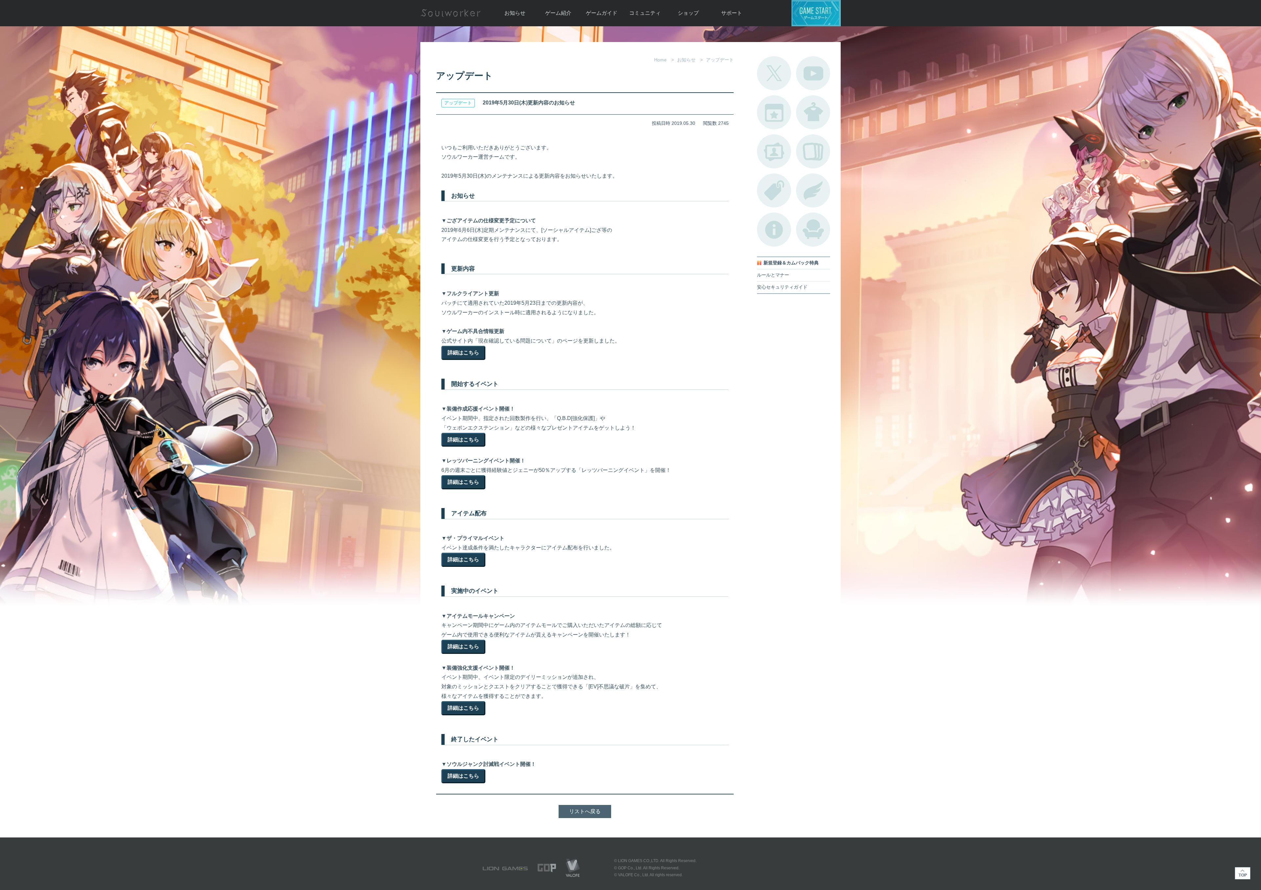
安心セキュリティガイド (782, 287)
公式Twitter (774, 73)
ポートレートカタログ (774, 151)
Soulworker (450, 13)
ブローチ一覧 (813, 190)
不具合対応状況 (774, 229)
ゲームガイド (601, 13)
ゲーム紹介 (558, 13)
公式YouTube (813, 73)
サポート (731, 13)
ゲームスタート (816, 13)
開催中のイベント (774, 112)
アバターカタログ (813, 112)
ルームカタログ (813, 229)
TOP (1242, 873)
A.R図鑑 (813, 151)
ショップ (688, 13)
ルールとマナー (773, 275)
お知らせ (514, 13)
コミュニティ (645, 13)
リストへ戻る (585, 811)
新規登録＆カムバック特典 (791, 262)
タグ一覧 (774, 190)
